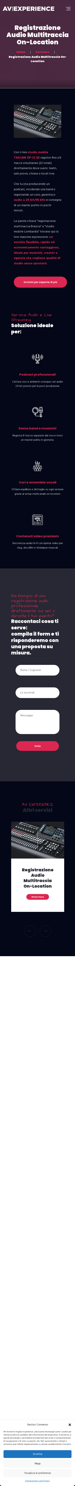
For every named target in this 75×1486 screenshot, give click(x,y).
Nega (37, 1464)
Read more (38, 896)
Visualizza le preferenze (37, 1473)
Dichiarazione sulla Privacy (37, 1481)
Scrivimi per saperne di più (40, 282)
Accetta (37, 1454)
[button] (70, 1424)
